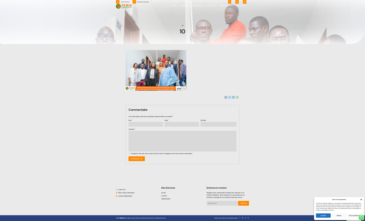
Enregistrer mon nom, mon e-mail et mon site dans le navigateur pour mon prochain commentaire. (161, 153)
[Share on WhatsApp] (237, 97)
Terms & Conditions (155, 218)
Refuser (339, 215)
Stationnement (226, 6)
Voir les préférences (355, 215)
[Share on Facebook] (225, 97)
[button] (361, 199)
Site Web (203, 120)
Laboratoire (241, 6)
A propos (184, 6)
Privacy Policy (145, 218)
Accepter (323, 215)
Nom (130, 120)
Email (166, 120)
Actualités (212, 6)
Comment (131, 129)
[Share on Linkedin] (233, 97)
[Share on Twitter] (229, 97)
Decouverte (197, 6)
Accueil (174, 6)
